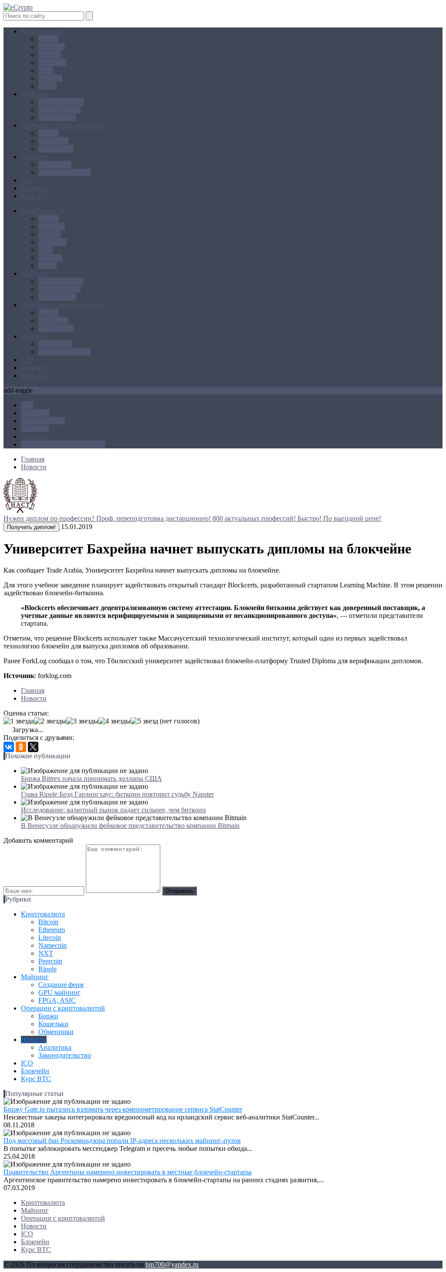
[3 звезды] (82, 721)
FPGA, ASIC (57, 117)
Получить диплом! (31, 527)
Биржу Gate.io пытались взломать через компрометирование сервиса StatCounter (122, 1109)
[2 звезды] (50, 721)
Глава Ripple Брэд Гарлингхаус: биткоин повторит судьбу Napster (117, 794)
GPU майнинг (59, 109)
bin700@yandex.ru (172, 1264)
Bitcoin (48, 39)
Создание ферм (61, 101)
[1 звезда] (18, 721)
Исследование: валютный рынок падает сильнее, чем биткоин (113, 810)
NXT (45, 70)
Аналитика (54, 164)
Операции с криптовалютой (63, 125)
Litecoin (49, 54)
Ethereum (51, 47)
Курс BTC (36, 196)
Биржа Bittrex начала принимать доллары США (91, 778)
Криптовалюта (43, 31)
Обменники (56, 149)
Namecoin (52, 62)
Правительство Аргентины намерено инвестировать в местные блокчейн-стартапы (127, 1172)
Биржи (48, 133)
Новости (34, 156)
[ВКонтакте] (8, 747)
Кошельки (53, 141)
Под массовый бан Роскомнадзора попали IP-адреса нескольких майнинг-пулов (122, 1140)
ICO (27, 180)
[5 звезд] (144, 721)
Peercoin (50, 78)
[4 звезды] (114, 721)
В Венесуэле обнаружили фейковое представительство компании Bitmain (130, 825)
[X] (33, 747)
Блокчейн (35, 188)
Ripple (47, 86)
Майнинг (35, 94)
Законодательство (64, 172)
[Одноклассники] (21, 747)
